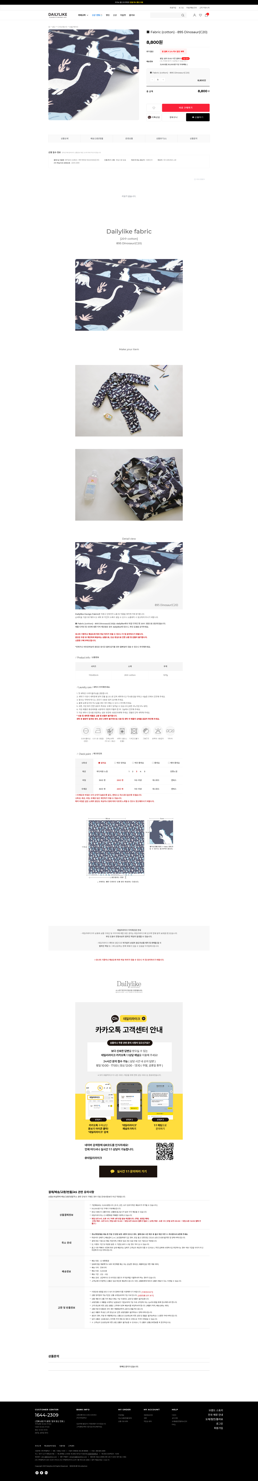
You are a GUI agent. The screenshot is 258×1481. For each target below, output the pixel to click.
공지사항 (175, 1418)
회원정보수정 (148, 1415)
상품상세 (64, 138)
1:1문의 (174, 1415)
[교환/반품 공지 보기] (146, 1295)
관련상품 (129, 138)
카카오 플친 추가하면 (129, 2)
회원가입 (173, 8)
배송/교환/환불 (97, 138)
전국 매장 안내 (215, 1414)
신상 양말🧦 (97, 15)
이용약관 (62, 1446)
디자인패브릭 (62, 27)
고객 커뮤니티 (204, 8)
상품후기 (161, 138)
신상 (115, 15)
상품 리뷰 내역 (123, 1421)
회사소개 (38, 1446)
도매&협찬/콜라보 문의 (179, 1421)
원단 (53, 27)
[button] (255, 2)
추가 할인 (149, 51)
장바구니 (174, 117)
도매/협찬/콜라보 (214, 1419)
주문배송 (121, 1415)
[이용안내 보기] (147, 1292)
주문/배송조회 (191, 8)
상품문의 (193, 138)
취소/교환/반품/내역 (125, 1418)
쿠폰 (145, 1418)
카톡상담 (156, 117)
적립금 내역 (148, 1421)
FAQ (173, 1424)
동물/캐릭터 (73, 27)
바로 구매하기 (186, 107)
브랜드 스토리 (216, 1410)
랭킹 (108, 15)
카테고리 (82, 15)
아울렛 (123, 15)
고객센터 (71, 1446)
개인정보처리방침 (50, 1446)
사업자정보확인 (92, 1454)
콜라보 (132, 15)
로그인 (181, 8)
